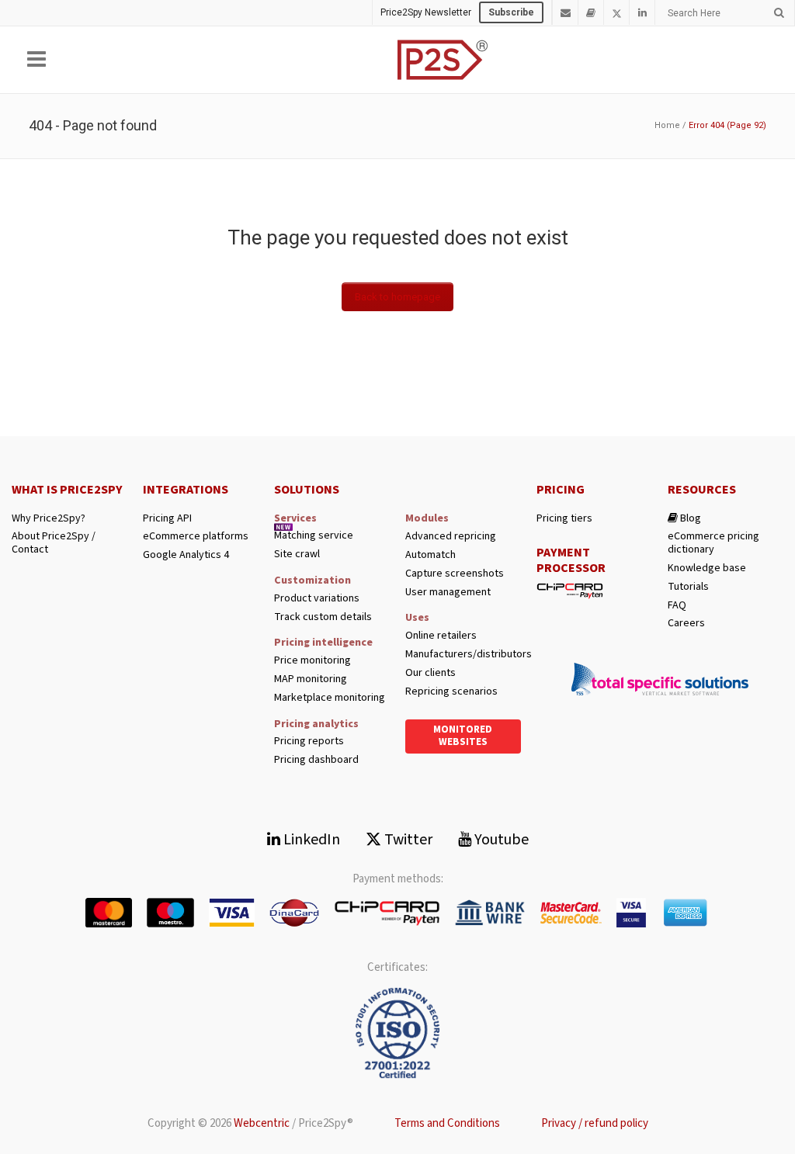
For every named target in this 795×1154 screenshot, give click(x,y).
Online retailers (441, 636)
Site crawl (297, 554)
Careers (686, 623)
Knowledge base (707, 568)
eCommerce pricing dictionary (713, 543)
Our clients (430, 673)
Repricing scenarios (451, 691)
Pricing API (167, 518)
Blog (689, 518)
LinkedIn (310, 840)
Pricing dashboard (316, 760)
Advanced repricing (450, 536)
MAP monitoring (310, 679)
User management (448, 592)
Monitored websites (462, 736)
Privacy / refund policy (594, 1123)
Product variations (316, 598)
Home (667, 125)
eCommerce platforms (195, 536)
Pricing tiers (564, 518)
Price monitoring (312, 660)
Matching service (313, 535)
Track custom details (323, 617)
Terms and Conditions (447, 1123)
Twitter (406, 840)
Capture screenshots (454, 573)
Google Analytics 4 (186, 555)
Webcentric (262, 1123)
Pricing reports (309, 741)
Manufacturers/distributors (463, 654)
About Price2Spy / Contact (53, 543)
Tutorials (688, 587)
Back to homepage (397, 297)
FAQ (677, 605)
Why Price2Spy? (48, 518)
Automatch (430, 555)
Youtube (500, 840)
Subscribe (511, 12)
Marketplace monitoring (329, 698)
